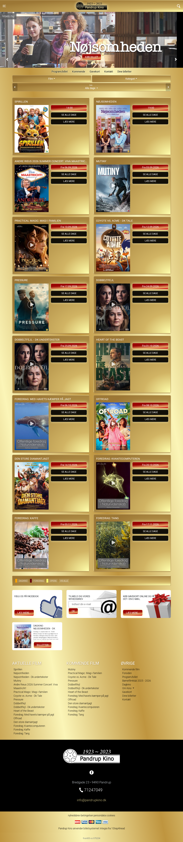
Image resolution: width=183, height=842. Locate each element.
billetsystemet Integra (95, 828)
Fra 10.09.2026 (69, 226)
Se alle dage (68, 115)
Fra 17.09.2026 (69, 286)
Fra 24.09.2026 (150, 286)
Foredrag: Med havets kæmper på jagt (34, 714)
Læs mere (69, 121)
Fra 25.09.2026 (69, 345)
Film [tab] (50, 78)
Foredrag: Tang (21, 733)
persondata (100, 815)
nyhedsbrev (74, 815)
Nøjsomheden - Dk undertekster (31, 677)
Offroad (18, 718)
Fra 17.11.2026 (150, 524)
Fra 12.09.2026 (150, 226)
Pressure (18, 699)
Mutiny (17, 680)
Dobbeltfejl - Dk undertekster (29, 707)
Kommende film (131, 669)
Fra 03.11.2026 (69, 524)
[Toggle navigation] (178, 6)
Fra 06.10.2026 (69, 405)
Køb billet (91, 57)
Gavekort (95, 71)
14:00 (69, 107)
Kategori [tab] (130, 78)
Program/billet (60, 71)
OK (73, 611)
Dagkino (126, 684)
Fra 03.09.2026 (150, 167)
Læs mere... (24, 612)
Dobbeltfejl (20, 703)
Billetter (42, 645)
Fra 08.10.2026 (150, 405)
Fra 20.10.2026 (150, 464)
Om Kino (127, 688)
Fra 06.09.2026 (69, 167)
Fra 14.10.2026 (69, 464)
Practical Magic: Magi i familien (31, 692)
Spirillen (18, 669)
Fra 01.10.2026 (150, 345)
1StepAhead (118, 828)
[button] (7, 59)
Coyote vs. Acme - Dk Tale (28, 695)
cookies (110, 815)
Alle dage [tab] (90, 87)
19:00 (151, 107)
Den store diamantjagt (26, 722)
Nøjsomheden (21, 673)
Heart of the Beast (24, 710)
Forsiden (127, 673)
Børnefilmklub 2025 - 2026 (136, 680)
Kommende (78, 71)
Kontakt (108, 71)
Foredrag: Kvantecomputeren (29, 725)
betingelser (87, 815)
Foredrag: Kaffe (22, 729)
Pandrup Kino (45, 4)
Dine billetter (125, 71)
